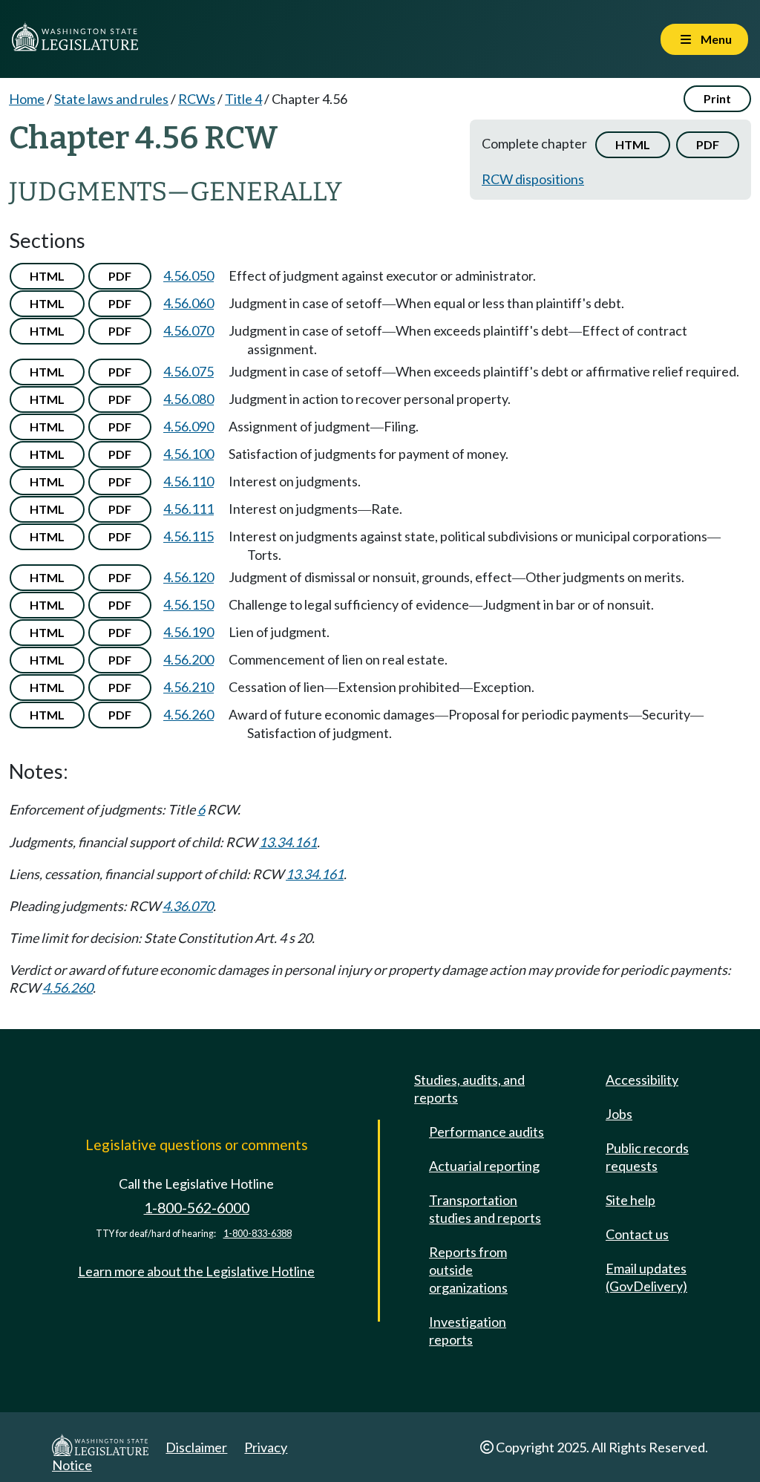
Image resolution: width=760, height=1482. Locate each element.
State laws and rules (111, 99)
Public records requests (647, 1157)
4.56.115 (188, 536)
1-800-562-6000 (196, 1207)
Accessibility (642, 1079)
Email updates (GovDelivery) (646, 1277)
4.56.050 (188, 275)
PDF (707, 144)
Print (717, 98)
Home (27, 99)
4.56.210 (188, 687)
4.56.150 (188, 604)
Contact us (637, 1234)
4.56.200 (188, 659)
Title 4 (243, 99)
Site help (630, 1200)
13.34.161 (288, 842)
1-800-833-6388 (257, 1233)
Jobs (619, 1114)
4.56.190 (188, 632)
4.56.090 (188, 426)
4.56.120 (188, 577)
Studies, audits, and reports (469, 1088)
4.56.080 (188, 399)
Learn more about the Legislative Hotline (196, 1271)
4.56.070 (188, 330)
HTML (632, 144)
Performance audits (486, 1131)
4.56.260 (188, 714)
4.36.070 (188, 906)
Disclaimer (196, 1447)
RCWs (196, 99)
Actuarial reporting (484, 1166)
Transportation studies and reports (485, 1209)
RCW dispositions (533, 179)
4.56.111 (188, 508)
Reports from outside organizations (468, 1270)
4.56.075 (188, 371)
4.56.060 (188, 303)
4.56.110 (188, 481)
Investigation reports (467, 1330)
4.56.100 (188, 453)
